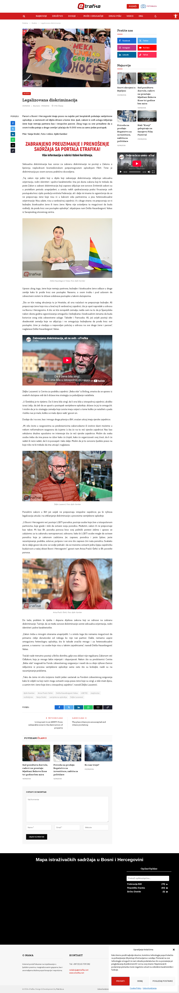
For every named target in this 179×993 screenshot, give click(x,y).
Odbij (140, 981)
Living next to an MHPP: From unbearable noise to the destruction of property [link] (45, 725)
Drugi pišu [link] (115, 16)
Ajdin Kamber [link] (29, 693)
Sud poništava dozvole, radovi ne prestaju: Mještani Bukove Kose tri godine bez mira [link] (35, 769)
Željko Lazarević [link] (76, 697)
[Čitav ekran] (153, 172)
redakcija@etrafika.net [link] (78, 970)
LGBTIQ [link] (84, 693)
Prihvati (120, 981)
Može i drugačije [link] (93, 16)
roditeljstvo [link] (28, 697)
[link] (175, 16)
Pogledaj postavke (163, 981)
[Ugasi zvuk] (149, 172)
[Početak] (120, 172)
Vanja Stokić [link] (41, 697)
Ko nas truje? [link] (92, 764)
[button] (173, 949)
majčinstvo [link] (95, 693)
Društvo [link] (57, 16)
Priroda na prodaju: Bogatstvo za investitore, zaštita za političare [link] (65, 769)
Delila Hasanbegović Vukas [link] (67, 693)
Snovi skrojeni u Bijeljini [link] (126, 89)
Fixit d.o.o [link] (60, 989)
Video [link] (130, 16)
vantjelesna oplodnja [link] (58, 697)
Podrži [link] (133, 6)
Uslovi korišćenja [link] (150, 988)
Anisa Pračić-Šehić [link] (45, 693)
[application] (137, 163)
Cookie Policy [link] (135, 988)
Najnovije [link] (41, 16)
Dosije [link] (72, 16)
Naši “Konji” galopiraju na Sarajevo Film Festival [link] (145, 130)
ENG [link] (141, 16)
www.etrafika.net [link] (76, 973)
